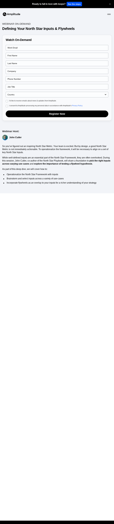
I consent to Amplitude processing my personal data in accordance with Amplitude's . (46, 106)
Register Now (57, 113)
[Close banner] (110, 4)
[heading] (48, 4)
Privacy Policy (77, 106)
